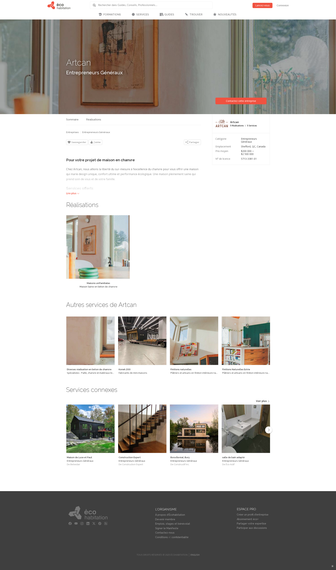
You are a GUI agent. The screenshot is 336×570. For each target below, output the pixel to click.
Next (268, 429)
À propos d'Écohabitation (170, 514)
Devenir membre (165, 519)
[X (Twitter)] (94, 523)
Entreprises (72, 132)
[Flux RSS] (105, 523)
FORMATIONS (112, 14)
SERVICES (142, 14)
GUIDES (169, 14)
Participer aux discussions (252, 528)
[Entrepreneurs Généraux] (90, 428)
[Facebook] (70, 523)
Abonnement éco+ (247, 519)
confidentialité (180, 537)
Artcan (78, 62)
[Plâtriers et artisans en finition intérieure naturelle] (194, 340)
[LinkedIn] (88, 523)
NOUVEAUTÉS (227, 14)
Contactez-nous (164, 532)
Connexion (283, 5)
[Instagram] (82, 523)
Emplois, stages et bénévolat (172, 523)
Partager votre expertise (251, 523)
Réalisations (93, 119)
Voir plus (261, 401)
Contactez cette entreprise (241, 101)
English (195, 554)
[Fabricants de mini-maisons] (142, 340)
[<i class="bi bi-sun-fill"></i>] (332, 566)
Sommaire (72, 119)
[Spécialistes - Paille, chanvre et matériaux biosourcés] (90, 340)
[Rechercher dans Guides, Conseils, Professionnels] (95, 5)
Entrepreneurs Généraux (94, 73)
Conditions (161, 537)
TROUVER (196, 14)
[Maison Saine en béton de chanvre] (98, 247)
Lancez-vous (262, 5)
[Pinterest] (99, 523)
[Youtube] (76, 523)
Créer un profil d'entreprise (252, 514)
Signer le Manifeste (166, 528)
